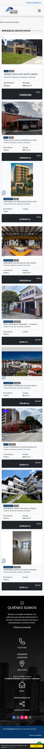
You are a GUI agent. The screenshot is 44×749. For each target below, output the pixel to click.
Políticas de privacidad (22, 627)
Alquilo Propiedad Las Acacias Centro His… (20, 447)
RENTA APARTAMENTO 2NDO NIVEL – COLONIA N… (20, 324)
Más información (11, 747)
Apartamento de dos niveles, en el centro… (20, 263)
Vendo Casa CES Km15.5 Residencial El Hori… (20, 140)
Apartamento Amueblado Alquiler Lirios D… (20, 386)
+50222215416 (22, 657)
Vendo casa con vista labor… (21, 74)
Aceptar (36, 746)
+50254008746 (22, 654)
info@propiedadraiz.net (22, 697)
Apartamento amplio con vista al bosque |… (20, 508)
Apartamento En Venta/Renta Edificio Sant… (20, 201)
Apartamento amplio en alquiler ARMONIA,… (20, 570)
